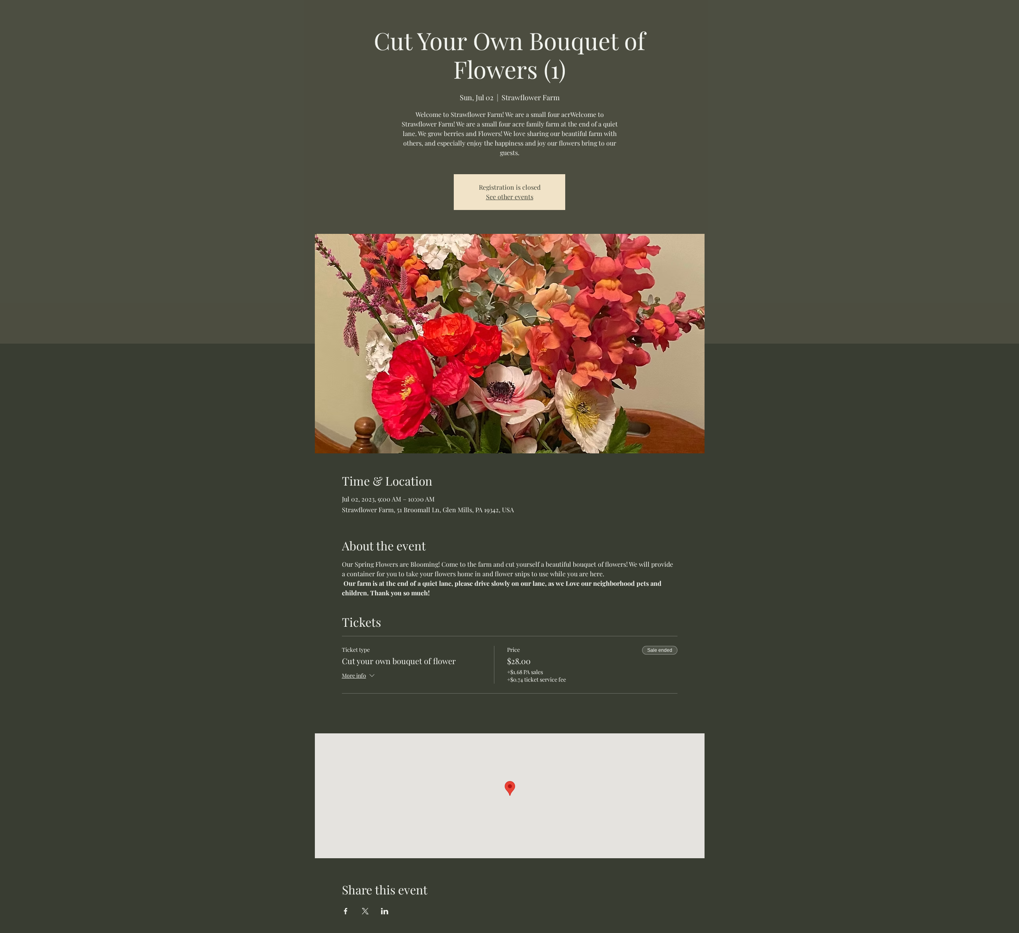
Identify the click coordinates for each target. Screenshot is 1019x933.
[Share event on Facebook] (345, 911)
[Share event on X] (365, 911)
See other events (509, 196)
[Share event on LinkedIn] (384, 911)
